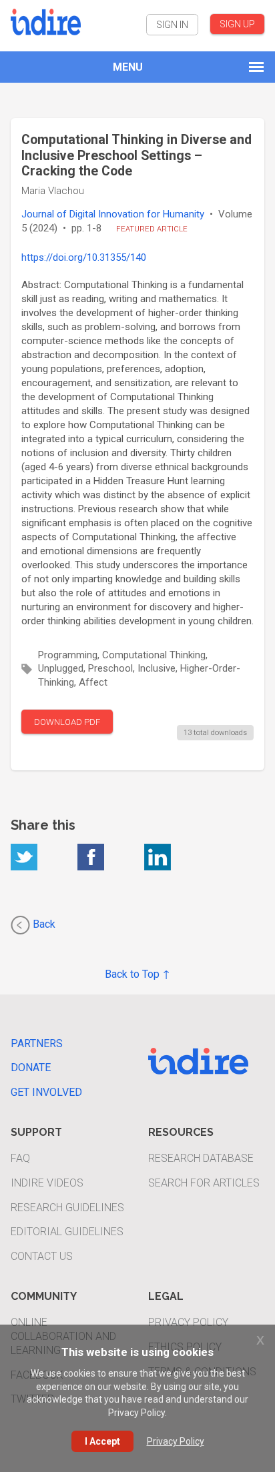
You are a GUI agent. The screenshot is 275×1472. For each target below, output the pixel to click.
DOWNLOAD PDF (67, 722)
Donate (31, 1067)
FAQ (20, 1158)
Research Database (201, 1158)
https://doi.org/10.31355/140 (83, 257)
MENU (128, 67)
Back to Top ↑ (137, 974)
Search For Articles (204, 1183)
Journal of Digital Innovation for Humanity (112, 214)
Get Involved (46, 1092)
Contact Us (42, 1256)
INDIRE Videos (47, 1183)
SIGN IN (172, 24)
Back (42, 924)
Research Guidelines (67, 1207)
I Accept (102, 1441)
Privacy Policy (188, 1322)
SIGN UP (237, 24)
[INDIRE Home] (46, 20)
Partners (37, 1043)
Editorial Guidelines (67, 1231)
